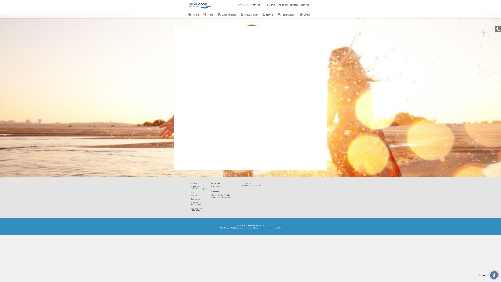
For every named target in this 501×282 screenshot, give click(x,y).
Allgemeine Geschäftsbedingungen (199, 188)
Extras (307, 14)
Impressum (294, 5)
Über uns (305, 5)
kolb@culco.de (224, 197)
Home (195, 14)
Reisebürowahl (266, 228)
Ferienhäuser (288, 14)
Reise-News (215, 187)
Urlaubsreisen (229, 14)
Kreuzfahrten (251, 14)
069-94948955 (255, 5)
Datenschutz (282, 5)
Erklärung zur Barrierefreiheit (196, 203)
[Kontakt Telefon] (498, 29)
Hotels (269, 14)
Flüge (210, 14)
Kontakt (271, 5)
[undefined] (494, 275)
